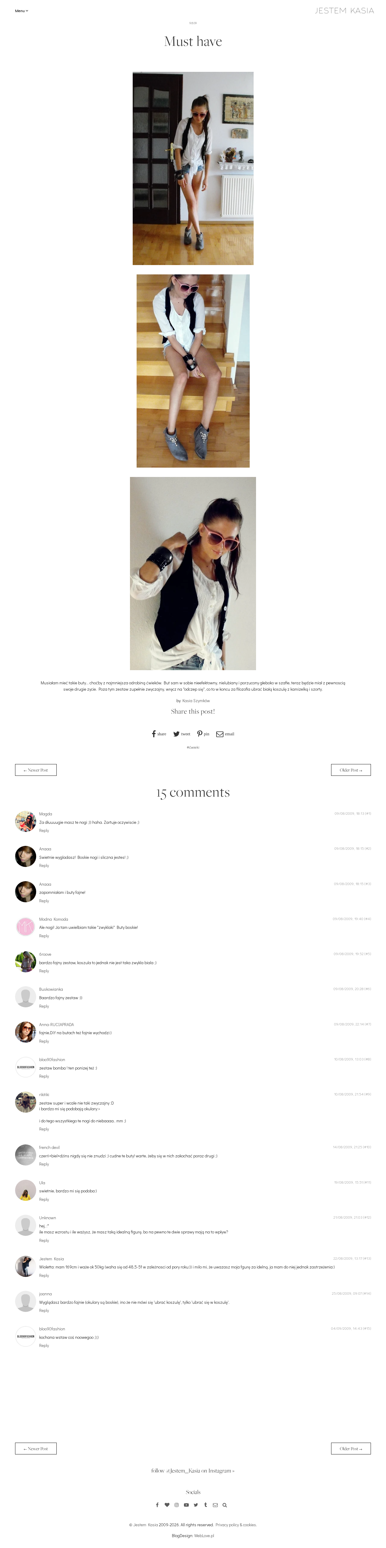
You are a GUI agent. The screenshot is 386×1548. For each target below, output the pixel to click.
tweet (185, 734)
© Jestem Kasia (143, 1524)
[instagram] (176, 1504)
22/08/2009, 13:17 (348, 1258)
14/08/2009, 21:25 (347, 1146)
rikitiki (44, 1094)
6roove (45, 954)
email (229, 734)
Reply (44, 830)
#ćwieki (193, 747)
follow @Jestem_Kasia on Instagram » (193, 1470)
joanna (45, 1294)
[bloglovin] (167, 1504)
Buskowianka (51, 989)
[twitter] (196, 1504)
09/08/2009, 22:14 (349, 1024)
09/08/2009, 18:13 (349, 813)
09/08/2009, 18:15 (349, 848)
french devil (49, 1147)
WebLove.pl (204, 1535)
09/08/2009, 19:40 (348, 918)
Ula (42, 1182)
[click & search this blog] (225, 1504)
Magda (45, 814)
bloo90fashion (52, 1059)
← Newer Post (36, 770)
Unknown (47, 1217)
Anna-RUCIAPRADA (56, 1024)
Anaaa (45, 849)
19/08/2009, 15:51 (348, 1182)
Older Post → (351, 770)
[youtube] (186, 1504)
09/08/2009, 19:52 (349, 953)
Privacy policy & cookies (236, 1524)
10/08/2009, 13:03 (349, 1059)
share (161, 734)
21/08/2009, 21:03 (348, 1217)
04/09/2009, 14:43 (346, 1328)
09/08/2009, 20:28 (349, 988)
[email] (215, 1504)
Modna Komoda (53, 919)
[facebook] (157, 1504)
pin (206, 734)
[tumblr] (205, 1504)
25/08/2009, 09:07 (347, 1293)
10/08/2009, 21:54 (349, 1094)
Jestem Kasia (51, 1259)
